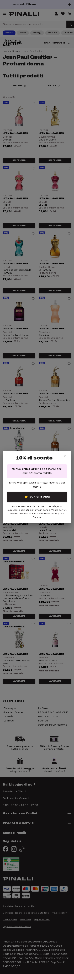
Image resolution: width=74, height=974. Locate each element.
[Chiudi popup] (65, 456)
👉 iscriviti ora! (37, 496)
